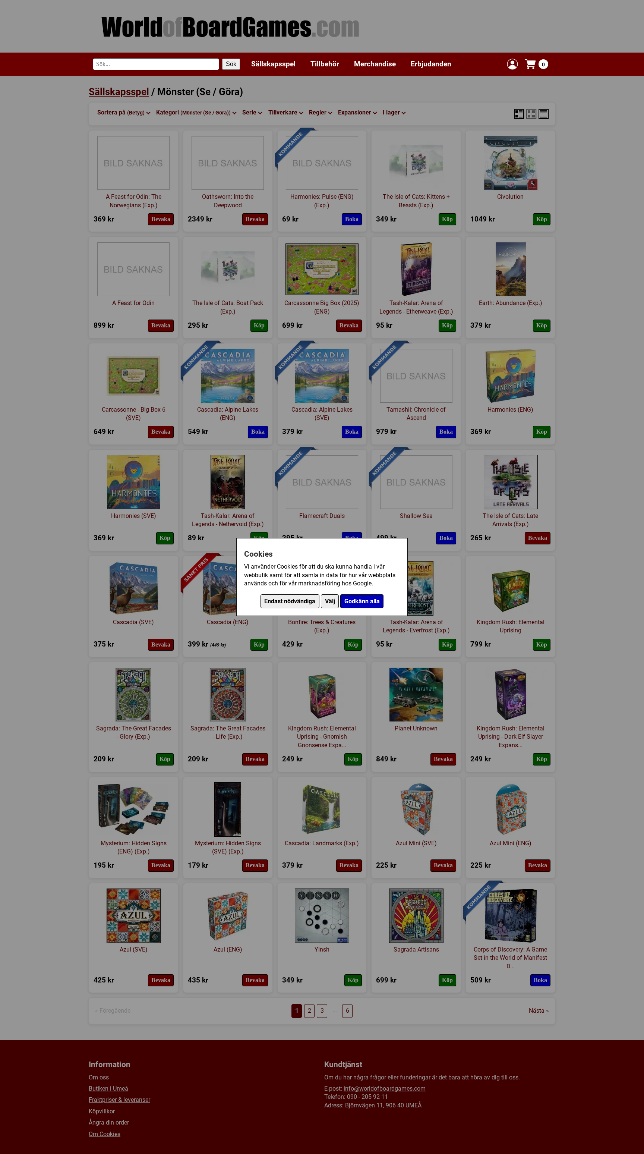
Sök (231, 64)
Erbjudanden (431, 64)
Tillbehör (324, 64)
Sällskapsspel (273, 64)
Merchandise (375, 64)
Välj (330, 601)
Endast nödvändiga (289, 601)
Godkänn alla (362, 601)
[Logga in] (512, 64)
